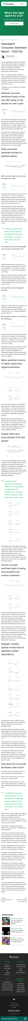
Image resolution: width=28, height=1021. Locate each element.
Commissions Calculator (7, 984)
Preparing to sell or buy (15, 39)
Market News (21, 983)
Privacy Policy (14, 1003)
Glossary (21, 970)
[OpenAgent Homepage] (8, 4)
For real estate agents (16, 918)
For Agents (7, 972)
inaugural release (16, 872)
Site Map (14, 1007)
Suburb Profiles (20, 985)
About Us (7, 964)
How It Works (7, 968)
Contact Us (7, 974)
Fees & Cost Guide (20, 964)
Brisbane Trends (21, 989)
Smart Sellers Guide (20, 966)
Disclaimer (13, 1016)
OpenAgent (3, 39)
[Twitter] (16, 1011)
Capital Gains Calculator (7, 990)
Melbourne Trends (20, 991)
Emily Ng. (12, 56)
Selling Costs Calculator (7, 986)
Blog (8, 39)
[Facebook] (9, 1011)
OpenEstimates (7, 982)
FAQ (7, 970)
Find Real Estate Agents (7, 988)
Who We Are (7, 966)
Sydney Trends (20, 987)
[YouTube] (14, 1011)
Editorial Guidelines (20, 972)
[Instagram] (18, 1011)
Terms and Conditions (14, 1005)
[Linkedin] (12, 1011)
